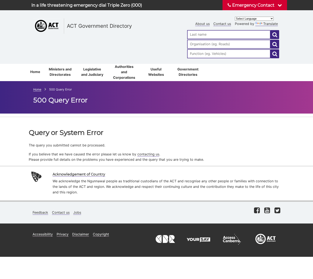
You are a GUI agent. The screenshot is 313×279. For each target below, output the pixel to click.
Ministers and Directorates (60, 72)
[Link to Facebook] (257, 211)
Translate (270, 24)
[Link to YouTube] (267, 211)
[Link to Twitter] (277, 211)
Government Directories (187, 72)
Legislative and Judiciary (92, 72)
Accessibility (43, 234)
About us (202, 24)
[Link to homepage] (105, 17)
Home (35, 72)
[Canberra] (165, 246)
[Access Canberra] (232, 246)
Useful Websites (156, 72)
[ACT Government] (265, 246)
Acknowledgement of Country (79, 174)
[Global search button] (274, 34)
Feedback (40, 212)
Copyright (101, 234)
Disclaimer (80, 234)
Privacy (63, 234)
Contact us (222, 24)
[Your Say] (198, 246)
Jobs (77, 212)
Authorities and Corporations (124, 72)
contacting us (148, 154)
